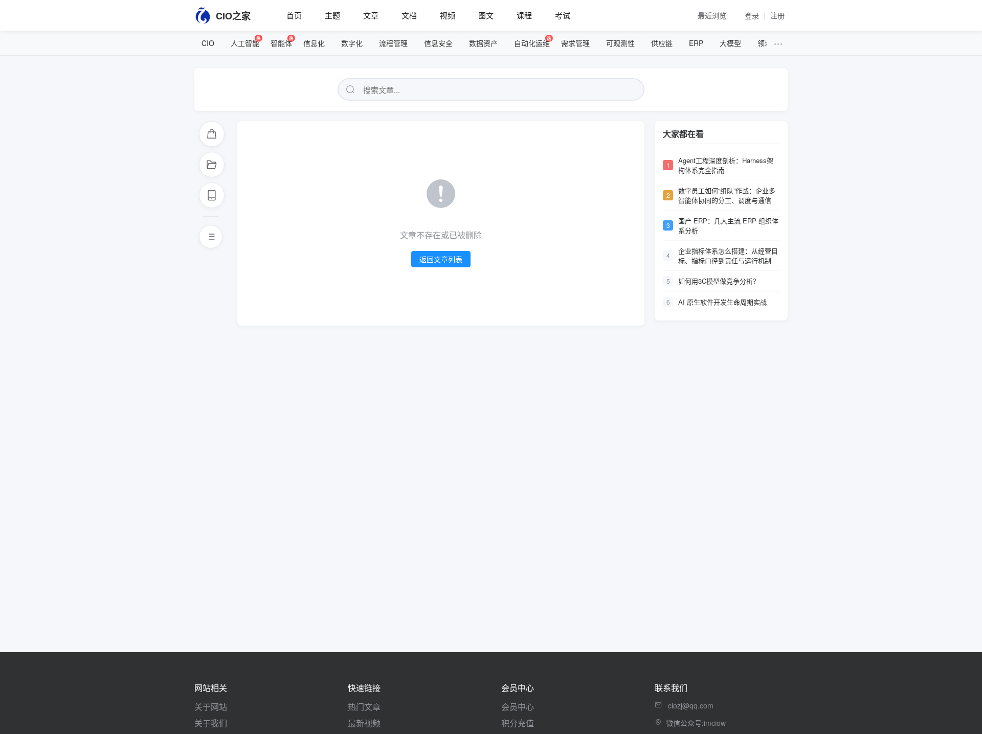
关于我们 (210, 723)
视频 (447, 15)
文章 (370, 15)
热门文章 (364, 707)
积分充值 (517, 723)
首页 (294, 15)
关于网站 (210, 707)
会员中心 (517, 707)
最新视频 (364, 723)
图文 (486, 15)
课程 (524, 15)
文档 (409, 15)
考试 (562, 15)
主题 (332, 15)
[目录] (210, 236)
